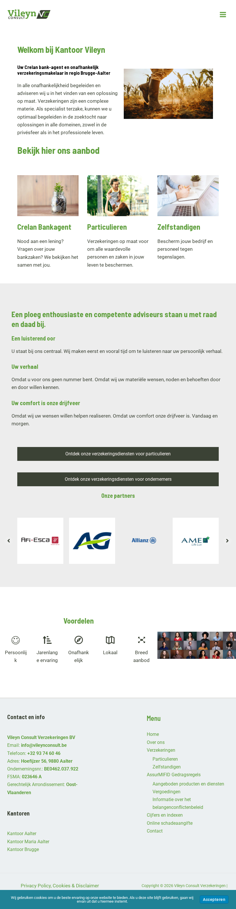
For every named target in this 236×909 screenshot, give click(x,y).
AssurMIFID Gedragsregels (174, 774)
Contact (155, 831)
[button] (9, 541)
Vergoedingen (166, 791)
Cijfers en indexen (165, 815)
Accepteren (214, 899)
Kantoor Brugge (23, 849)
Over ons (156, 742)
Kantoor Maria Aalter (28, 841)
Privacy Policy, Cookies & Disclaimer (60, 886)
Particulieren (165, 759)
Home (153, 734)
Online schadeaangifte (170, 823)
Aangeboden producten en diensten (188, 784)
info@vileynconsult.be (44, 745)
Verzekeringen (161, 750)
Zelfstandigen (167, 767)
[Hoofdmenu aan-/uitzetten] (223, 14)
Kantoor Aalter (21, 833)
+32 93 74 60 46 (43, 753)
